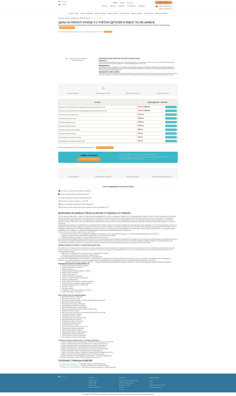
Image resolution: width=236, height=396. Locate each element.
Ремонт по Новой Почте (126, 383)
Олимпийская (131, 6)
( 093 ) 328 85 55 (165, 6)
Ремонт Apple (74, 13)
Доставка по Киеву (125, 385)
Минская (104, 6)
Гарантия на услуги (156, 387)
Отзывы (122, 3)
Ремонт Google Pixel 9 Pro (71, 367)
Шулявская (141, 6)
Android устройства (95, 387)
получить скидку (89, 159)
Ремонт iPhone (93, 380)
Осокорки (121, 6)
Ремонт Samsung (86, 13)
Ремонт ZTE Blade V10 (69, 364)
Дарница (113, 6)
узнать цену (107, 31)
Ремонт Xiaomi (113, 13)
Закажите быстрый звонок (105, 147)
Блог (151, 383)
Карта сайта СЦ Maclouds (158, 385)
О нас (151, 380)
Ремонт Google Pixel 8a (70, 365)
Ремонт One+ (149, 13)
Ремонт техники (161, 13)
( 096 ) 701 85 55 (165, 9)
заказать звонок (163, 2)
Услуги (115, 3)
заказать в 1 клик (171, 107)
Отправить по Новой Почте (67, 27)
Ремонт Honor (136, 13)
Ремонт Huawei (100, 13)
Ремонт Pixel (124, 13)
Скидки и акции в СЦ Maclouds (128, 380)
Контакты (130, 3)
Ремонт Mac (92, 385)
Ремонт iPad (92, 383)
